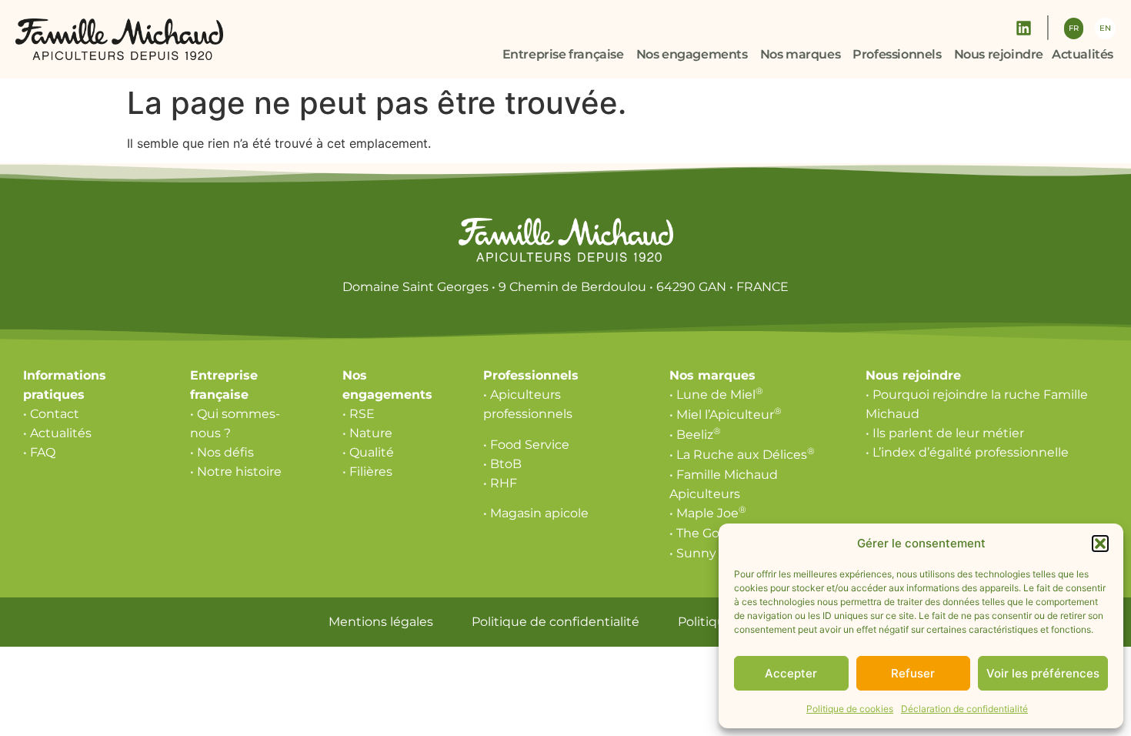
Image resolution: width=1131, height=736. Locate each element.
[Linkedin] (1024, 28)
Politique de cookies (849, 708)
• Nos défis (222, 452)
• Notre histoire (236, 471)
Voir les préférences (1042, 673)
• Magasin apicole (536, 513)
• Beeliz (695, 434)
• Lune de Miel (716, 394)
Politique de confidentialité (555, 621)
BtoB (506, 464)
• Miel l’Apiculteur (725, 414)
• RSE (358, 413)
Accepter (791, 673)
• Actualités (57, 433)
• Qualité (368, 452)
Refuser (913, 673)
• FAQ (39, 452)
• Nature (367, 433)
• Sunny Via (707, 553)
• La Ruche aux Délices (742, 454)
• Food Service (526, 444)
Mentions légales (381, 621)
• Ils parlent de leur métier (945, 433)
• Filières (367, 471)
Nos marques (712, 375)
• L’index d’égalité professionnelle (967, 452)
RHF (503, 483)
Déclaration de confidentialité (964, 708)
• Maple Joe (707, 513)
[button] (1100, 543)
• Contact (51, 413)
